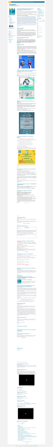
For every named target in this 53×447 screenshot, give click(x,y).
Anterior (25, 441)
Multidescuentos (11, 21)
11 (39, 28)
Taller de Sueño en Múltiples (21, 217)
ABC (17, 324)
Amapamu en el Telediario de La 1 (22, 369)
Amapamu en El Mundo (20, 426)
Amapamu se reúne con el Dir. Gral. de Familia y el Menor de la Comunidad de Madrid (27, 427)
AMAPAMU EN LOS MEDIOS (12, 22)
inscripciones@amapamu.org (20, 110)
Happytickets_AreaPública (41, 12)
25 (39, 32)
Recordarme (10, 33)
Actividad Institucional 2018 (21, 303)
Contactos (10, 18)
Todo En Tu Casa (40, 13)
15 (41, 28)
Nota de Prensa (19, 275)
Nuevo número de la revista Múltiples (22, 421)
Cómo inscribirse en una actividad (22, 326)
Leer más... (18, 26)
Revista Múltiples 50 (20, 348)
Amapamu (12, 4)
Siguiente (29, 441)
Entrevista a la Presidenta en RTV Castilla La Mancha (23, 432)
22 (41, 30)
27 (40, 32)
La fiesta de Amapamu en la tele (21, 317)
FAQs (10, 24)
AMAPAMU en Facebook (20, 440)
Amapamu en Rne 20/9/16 (20, 400)
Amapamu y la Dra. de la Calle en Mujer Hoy (22, 431)
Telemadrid (18, 323)
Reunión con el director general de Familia (23, 333)
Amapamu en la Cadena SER (21, 428)
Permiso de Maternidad (20, 28)
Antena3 (18, 322)
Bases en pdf (32, 147)
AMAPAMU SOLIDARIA (20, 44)
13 (40, 28)
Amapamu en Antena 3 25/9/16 (21, 396)
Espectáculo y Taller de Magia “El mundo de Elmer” (24, 190)
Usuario (9, 30)
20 (40, 30)
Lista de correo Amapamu (20, 439)
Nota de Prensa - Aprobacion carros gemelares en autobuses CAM (25, 435)
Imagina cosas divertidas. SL (41, 14)
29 (41, 32)
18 (39, 30)
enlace (26, 179)
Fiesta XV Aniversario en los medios (21, 438)
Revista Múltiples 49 (20, 387)
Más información (11, 19)
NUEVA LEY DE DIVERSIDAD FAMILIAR (23, 37)
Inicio (23, 441)
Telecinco (18, 321)
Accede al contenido (19, 394)
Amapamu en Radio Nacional (21, 430)
